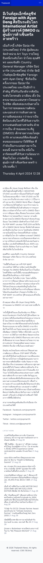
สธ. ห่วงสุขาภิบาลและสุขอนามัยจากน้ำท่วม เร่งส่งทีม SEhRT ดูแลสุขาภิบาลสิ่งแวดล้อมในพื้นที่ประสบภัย (20, 468)
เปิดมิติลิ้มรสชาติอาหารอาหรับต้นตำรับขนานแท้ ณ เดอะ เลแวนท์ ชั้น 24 (21, 521)
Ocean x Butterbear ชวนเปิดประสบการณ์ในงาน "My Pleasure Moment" (21, 530)
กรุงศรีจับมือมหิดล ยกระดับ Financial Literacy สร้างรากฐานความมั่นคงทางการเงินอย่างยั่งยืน (21, 437)
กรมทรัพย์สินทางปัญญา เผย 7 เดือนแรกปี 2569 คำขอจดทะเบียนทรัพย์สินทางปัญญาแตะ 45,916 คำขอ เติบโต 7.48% (21, 478)
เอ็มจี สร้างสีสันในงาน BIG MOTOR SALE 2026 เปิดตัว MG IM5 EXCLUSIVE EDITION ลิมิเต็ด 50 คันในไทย (21, 488)
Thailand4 (5, 3)
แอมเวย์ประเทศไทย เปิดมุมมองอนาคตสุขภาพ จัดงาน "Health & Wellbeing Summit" (19, 459)
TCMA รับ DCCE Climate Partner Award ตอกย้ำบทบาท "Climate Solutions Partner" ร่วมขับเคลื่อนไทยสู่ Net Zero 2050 (21, 512)
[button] (40, 3)
